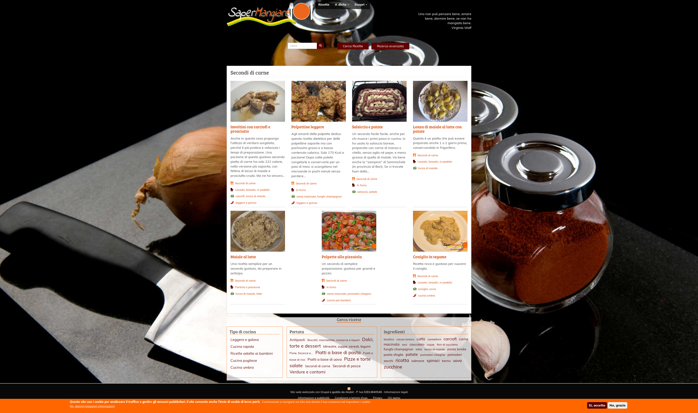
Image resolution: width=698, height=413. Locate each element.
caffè (421, 339)
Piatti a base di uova (325, 359)
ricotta (402, 360)
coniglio (423, 289)
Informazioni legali (396, 392)
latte (259, 293)
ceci (404, 344)
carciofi (240, 196)
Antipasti (297, 339)
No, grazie (617, 405)
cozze (430, 344)
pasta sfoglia (393, 354)
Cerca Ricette (353, 46)
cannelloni (434, 339)
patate (373, 192)
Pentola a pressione (247, 287)
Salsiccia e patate (367, 126)
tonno (446, 361)
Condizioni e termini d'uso (351, 398)
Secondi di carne (245, 183)
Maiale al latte (243, 256)
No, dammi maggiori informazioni (92, 406)
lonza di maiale (255, 196)
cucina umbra (426, 295)
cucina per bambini (339, 300)
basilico (389, 339)
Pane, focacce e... (301, 353)
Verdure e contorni (308, 371)
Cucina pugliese (243, 360)
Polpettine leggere (307, 126)
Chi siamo (394, 398)
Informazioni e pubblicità (313, 398)
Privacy (377, 398)
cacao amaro (405, 339)
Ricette (323, 4)
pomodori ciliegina (359, 293)
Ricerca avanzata (390, 46)
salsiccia (362, 192)
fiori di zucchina (447, 344)
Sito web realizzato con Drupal (309, 392)
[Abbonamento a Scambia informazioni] (349, 388)
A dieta (341, 4)
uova (432, 289)
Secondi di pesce (347, 366)
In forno (301, 190)
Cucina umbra (242, 367)
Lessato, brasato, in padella (252, 190)
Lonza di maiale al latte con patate (437, 129)
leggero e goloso (246, 202)
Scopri (359, 4)
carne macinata (306, 196)
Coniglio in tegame (429, 256)
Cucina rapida (242, 346)
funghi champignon (329, 196)
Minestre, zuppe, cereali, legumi (346, 346)
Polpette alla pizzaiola (342, 256)
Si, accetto (597, 405)
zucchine (393, 367)
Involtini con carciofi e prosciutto (250, 129)
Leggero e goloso (244, 339)
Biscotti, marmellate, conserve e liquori (333, 340)
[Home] (271, 14)
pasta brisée (456, 349)
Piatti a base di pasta (338, 352)
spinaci (433, 360)
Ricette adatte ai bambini (251, 353)
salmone (417, 361)
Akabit (349, 392)
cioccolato (417, 344)
